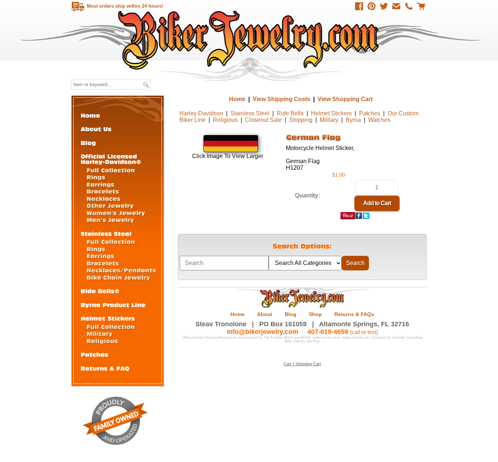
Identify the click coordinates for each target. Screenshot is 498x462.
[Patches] (94, 354)
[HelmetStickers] (108, 318)
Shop (315, 314)
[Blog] (88, 142)
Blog (290, 314)
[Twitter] (383, 6)
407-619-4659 (327, 331)
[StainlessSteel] (106, 233)
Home (249, 40)
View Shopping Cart (345, 99)
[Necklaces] (103, 198)
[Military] (99, 333)
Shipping (300, 120)
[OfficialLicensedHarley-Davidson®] (111, 159)
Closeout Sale (263, 120)
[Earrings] (100, 184)
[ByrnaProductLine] (113, 304)
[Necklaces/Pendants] (121, 270)
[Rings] (95, 177)
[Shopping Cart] (421, 6)
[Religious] (102, 341)
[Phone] (408, 6)
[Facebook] (359, 6)
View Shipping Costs (281, 99)
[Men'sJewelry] (110, 219)
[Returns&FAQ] (105, 368)
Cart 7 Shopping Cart (302, 364)
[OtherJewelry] (110, 205)
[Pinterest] (371, 6)
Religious (225, 120)
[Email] (396, 6)
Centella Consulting (407, 337)
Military (329, 120)
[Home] (90, 115)
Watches (379, 120)
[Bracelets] (102, 191)
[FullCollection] (110, 170)
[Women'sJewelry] (115, 212)
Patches (369, 113)
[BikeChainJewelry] (118, 277)
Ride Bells (290, 113)
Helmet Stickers (331, 113)
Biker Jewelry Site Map (302, 341)
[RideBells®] (100, 291)
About (264, 314)
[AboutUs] (96, 129)
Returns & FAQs (354, 314)
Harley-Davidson (201, 113)
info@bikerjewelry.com (262, 331)
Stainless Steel (249, 113)
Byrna (353, 120)
